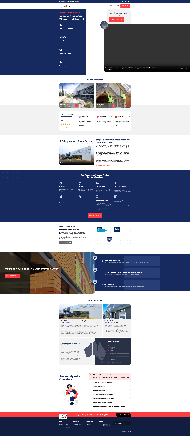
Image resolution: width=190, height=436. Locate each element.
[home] (65, 6)
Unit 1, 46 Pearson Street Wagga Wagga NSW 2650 (105, 425)
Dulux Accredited (68, 427)
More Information (66, 242)
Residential (103, 5)
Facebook (88, 424)
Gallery (111, 5)
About (107, 5)
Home (92, 5)
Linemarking (75, 426)
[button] (110, 374)
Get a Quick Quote (11, 276)
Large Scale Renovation (77, 424)
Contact (67, 429)
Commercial (96, 5)
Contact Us (117, 5)
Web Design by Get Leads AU (126, 431)
